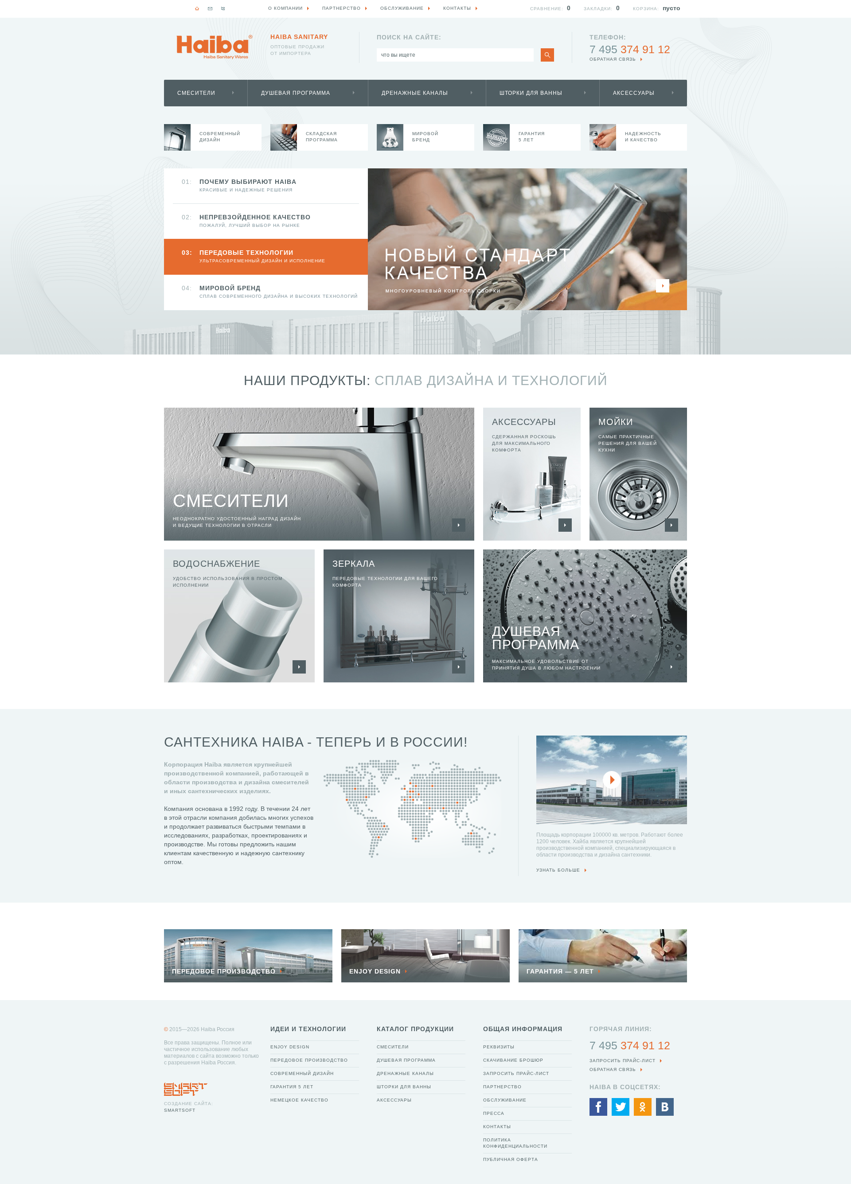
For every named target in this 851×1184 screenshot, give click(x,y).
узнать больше (558, 870)
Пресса (493, 1113)
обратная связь (612, 59)
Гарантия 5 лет (291, 1086)
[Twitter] (620, 1107)
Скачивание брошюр (513, 1060)
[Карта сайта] (223, 8)
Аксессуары (634, 93)
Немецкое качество (299, 1100)
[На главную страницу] (214, 47)
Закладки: (598, 8)
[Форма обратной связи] (210, 8)
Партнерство (502, 1086)
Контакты (497, 1126)
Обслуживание (505, 1100)
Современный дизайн (302, 1073)
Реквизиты (499, 1046)
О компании (285, 8)
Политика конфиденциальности (515, 1143)
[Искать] (547, 55)
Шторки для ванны (531, 93)
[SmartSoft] (185, 1087)
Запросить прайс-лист (516, 1073)
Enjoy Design (289, 1046)
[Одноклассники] (643, 1107)
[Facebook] (598, 1107)
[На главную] (197, 8)
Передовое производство (309, 1060)
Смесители (196, 93)
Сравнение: (546, 8)
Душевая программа (295, 93)
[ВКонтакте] (665, 1107)
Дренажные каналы (415, 93)
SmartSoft (179, 1110)
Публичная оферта (510, 1159)
